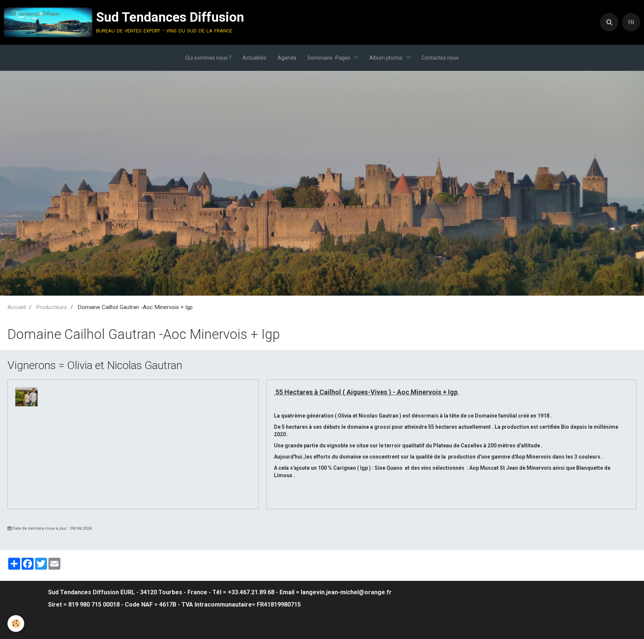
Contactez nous (440, 58)
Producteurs (51, 307)
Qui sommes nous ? (208, 58)
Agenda (287, 58)
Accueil (16, 307)
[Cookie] (15, 623)
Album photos (386, 58)
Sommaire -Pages (329, 58)
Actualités (254, 58)
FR (631, 22)
